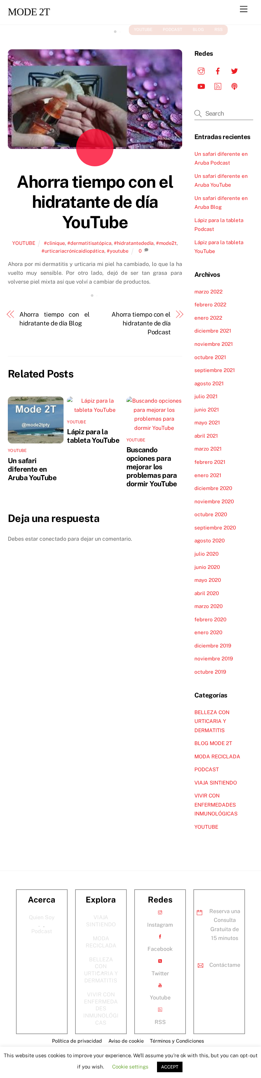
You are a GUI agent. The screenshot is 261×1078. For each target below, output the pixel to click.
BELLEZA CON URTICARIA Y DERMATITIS (211, 721)
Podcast (41, 931)
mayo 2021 (207, 422)
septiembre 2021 (214, 370)
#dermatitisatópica (89, 243)
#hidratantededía (134, 243)
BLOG (198, 29)
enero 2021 (207, 475)
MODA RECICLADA (217, 756)
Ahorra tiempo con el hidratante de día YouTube (95, 202)
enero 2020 (208, 632)
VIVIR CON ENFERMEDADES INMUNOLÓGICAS (216, 804)
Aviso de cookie (126, 1041)
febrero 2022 (210, 304)
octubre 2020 (210, 514)
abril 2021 (206, 436)
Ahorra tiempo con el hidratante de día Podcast (141, 323)
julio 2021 (206, 396)
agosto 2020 (209, 540)
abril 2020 (206, 593)
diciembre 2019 (212, 646)
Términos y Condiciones (177, 1041)
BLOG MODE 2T (213, 743)
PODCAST (172, 29)
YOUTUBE (143, 29)
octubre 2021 (210, 357)
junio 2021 (206, 409)
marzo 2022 (208, 291)
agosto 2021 (209, 383)
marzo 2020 (208, 606)
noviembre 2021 (213, 344)
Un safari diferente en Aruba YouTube (32, 469)
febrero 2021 (209, 462)
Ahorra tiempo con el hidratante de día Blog (54, 319)
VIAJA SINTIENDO (215, 783)
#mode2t (166, 243)
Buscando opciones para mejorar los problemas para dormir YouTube (151, 466)
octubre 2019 (210, 672)
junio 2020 (207, 567)
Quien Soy (42, 917)
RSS (218, 29)
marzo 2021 (208, 449)
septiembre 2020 (215, 527)
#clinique (54, 243)
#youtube (117, 251)
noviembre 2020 (214, 501)
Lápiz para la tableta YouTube (93, 435)
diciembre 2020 (213, 488)
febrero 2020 (210, 619)
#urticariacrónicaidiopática (72, 251)
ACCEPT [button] (169, 1066)
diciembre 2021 (212, 331)
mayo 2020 (207, 580)
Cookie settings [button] (130, 1066)
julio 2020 (206, 554)
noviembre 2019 (213, 658)
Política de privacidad (77, 1041)
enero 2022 (208, 318)
